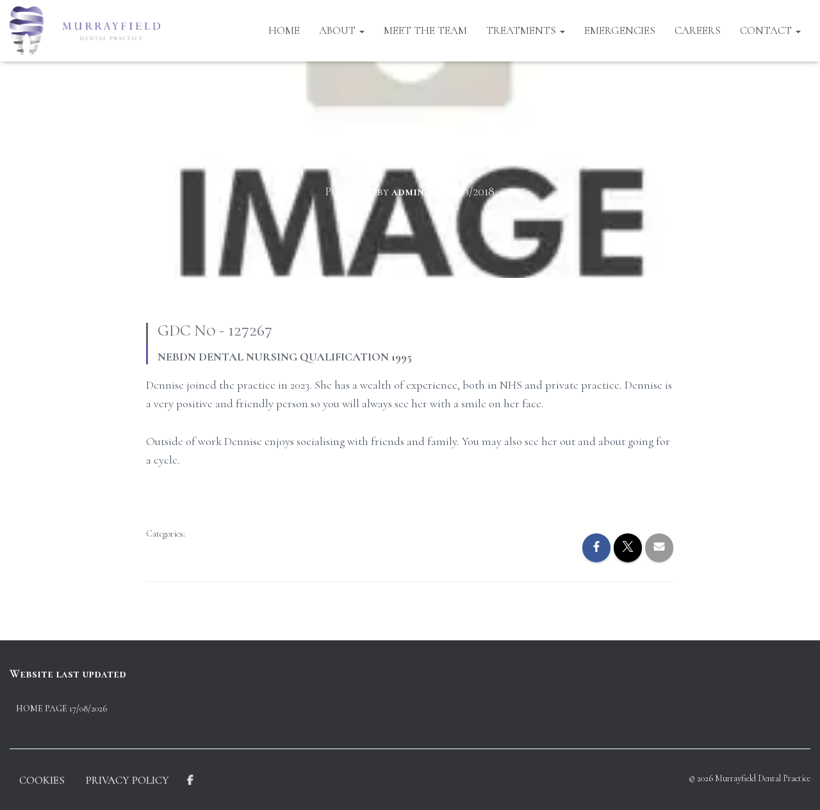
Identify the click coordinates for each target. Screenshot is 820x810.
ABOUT (338, 30)
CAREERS (698, 30)
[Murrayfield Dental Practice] (85, 30)
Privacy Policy (127, 780)
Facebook (190, 780)
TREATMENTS (522, 30)
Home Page (41, 708)
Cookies (42, 780)
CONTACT (767, 30)
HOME (284, 30)
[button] (361, 30)
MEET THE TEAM (425, 30)
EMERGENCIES (619, 30)
